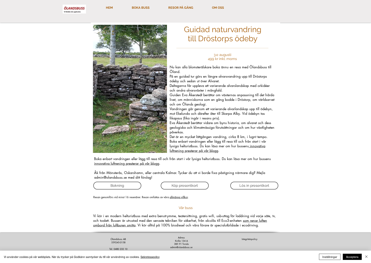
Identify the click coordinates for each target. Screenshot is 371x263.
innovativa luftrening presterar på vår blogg (217, 148)
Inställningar (329, 257)
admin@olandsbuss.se (110, 177)
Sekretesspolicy (150, 257)
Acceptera (352, 257)
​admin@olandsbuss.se (181, 247)
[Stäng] (366, 257)
